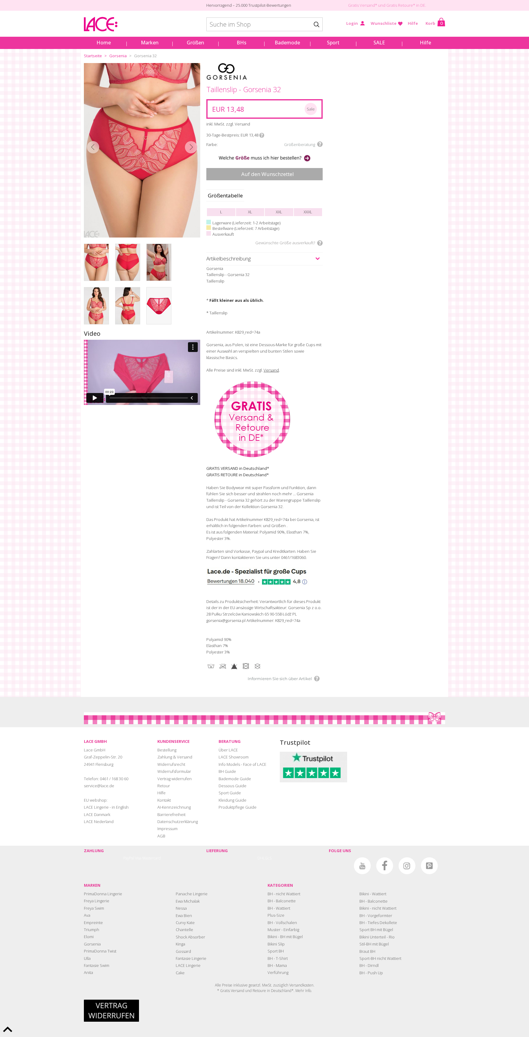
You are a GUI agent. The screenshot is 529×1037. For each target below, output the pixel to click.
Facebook (384, 865)
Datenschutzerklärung (177, 821)
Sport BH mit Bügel (376, 929)
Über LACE (228, 750)
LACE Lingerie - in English (106, 807)
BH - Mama (277, 965)
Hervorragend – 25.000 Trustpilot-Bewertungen (248, 5)
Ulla (87, 958)
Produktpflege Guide (238, 807)
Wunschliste (383, 23)
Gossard (183, 951)
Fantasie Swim (96, 965)
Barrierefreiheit (171, 814)
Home (103, 42)
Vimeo (340, 865)
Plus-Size (276, 915)
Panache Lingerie (192, 894)
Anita (88, 972)
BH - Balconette (282, 901)
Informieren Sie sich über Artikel (280, 678)
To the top (7, 1029)
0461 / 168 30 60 (114, 778)
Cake (180, 972)
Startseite (93, 55)
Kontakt (164, 800)
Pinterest (429, 865)
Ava (87, 915)
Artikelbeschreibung (228, 258)
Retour (163, 785)
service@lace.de (99, 785)
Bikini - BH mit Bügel (285, 936)
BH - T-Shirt (278, 958)
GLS (268, 858)
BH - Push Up (371, 972)
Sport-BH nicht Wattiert (380, 958)
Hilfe (413, 23)
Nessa (181, 908)
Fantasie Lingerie (191, 958)
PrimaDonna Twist (100, 951)
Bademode (287, 42)
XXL (279, 212)
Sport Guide (230, 793)
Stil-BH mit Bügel (374, 944)
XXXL (308, 212)
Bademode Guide (235, 778)
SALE (379, 42)
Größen (195, 42)
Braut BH (367, 951)
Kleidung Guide (232, 800)
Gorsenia (118, 55)
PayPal (128, 858)
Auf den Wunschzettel (267, 174)
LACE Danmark (97, 814)
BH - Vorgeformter (375, 915)
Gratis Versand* (362, 5)
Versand (271, 370)
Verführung (278, 972)
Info (261, 135)
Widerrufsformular (174, 771)
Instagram (407, 865)
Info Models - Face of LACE (242, 764)
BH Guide (227, 771)
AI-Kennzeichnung (174, 807)
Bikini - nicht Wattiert (377, 908)
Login (352, 23)
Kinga (180, 944)
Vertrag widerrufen (174, 778)
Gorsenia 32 (145, 55)
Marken (150, 42)
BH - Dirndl (369, 965)
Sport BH (276, 951)
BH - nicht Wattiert (284, 894)
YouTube (362, 865)
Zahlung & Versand (174, 757)
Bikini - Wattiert (372, 894)
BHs (241, 42)
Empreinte (93, 922)
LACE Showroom (234, 757)
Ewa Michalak (188, 901)
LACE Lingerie (188, 965)
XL (250, 212)
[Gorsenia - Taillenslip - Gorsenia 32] (142, 150)
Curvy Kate (185, 922)
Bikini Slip (276, 944)
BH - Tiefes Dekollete (378, 922)
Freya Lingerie (96, 901)
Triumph (91, 929)
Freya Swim (94, 908)
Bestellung (166, 750)
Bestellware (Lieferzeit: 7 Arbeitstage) (245, 228)
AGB (161, 836)
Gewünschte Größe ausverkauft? (285, 242)
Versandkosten (301, 985)
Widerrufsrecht (171, 764)
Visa (138, 858)
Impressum (167, 828)
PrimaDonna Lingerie (103, 894)
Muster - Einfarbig (283, 929)
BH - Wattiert (279, 908)
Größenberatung (299, 144)
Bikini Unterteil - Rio (377, 937)
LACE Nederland (99, 821)
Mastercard (151, 858)
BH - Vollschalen (282, 922)
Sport (333, 42)
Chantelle (184, 929)
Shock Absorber (190, 937)
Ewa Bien (184, 915)
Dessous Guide (232, 785)
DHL (261, 858)
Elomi (89, 936)
